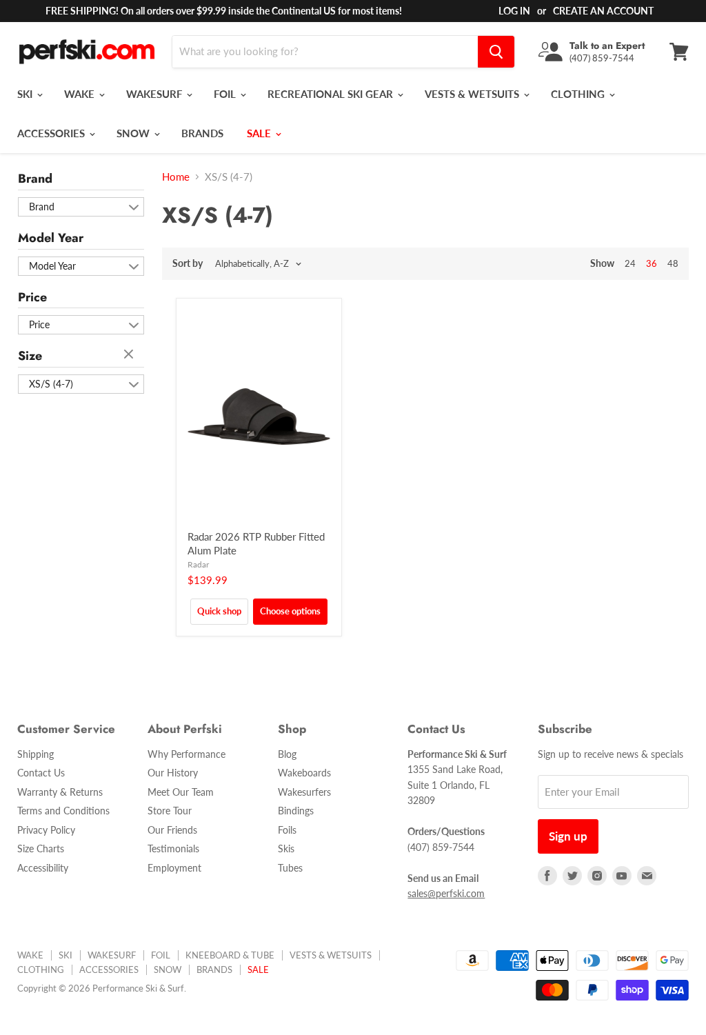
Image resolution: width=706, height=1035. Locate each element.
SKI (26, 94)
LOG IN (514, 11)
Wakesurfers (304, 792)
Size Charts (40, 848)
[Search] (496, 52)
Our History (173, 772)
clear (130, 355)
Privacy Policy (46, 830)
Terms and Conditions (63, 810)
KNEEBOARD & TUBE (229, 955)
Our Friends (172, 830)
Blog (287, 754)
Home (176, 177)
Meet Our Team (181, 792)
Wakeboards (304, 772)
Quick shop (219, 610)
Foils (287, 830)
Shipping (35, 754)
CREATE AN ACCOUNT (603, 11)
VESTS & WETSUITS (473, 94)
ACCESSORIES (52, 133)
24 (630, 263)
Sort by (187, 263)
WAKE (80, 94)
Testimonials (173, 848)
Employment (174, 868)
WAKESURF (155, 94)
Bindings (296, 810)
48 (672, 263)
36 (651, 263)
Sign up (568, 836)
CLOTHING (579, 94)
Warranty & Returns (60, 792)
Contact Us (41, 772)
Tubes (290, 868)
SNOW (134, 133)
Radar (198, 564)
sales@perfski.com (446, 893)
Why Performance (186, 754)
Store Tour (170, 810)
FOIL (226, 94)
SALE (260, 133)
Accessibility (42, 868)
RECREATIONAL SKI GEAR (332, 94)
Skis (286, 848)
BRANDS (202, 133)
